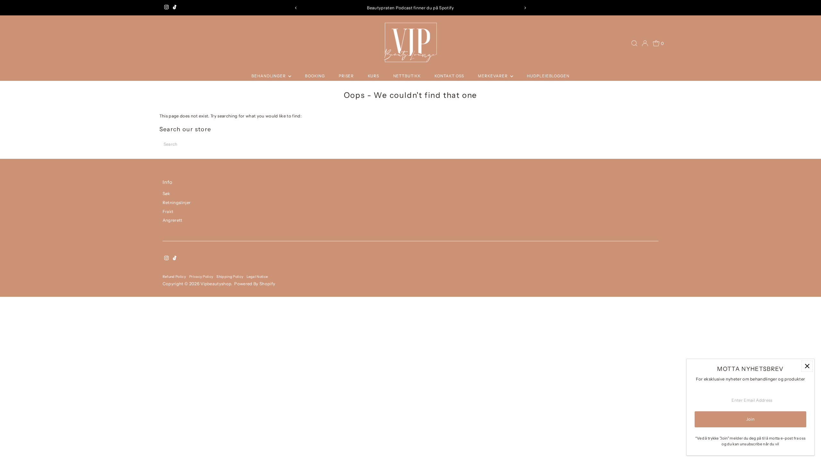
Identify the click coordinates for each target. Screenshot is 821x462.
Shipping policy (229, 276)
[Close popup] (807, 366)
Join (750, 419)
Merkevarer (493, 75)
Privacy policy (201, 276)
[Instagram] (166, 7)
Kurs (373, 75)
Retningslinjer (177, 202)
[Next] (525, 8)
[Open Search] (634, 43)
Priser (346, 75)
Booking (315, 75)
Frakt (168, 211)
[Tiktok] (174, 7)
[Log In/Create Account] (645, 43)
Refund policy (174, 276)
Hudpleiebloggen (548, 75)
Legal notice (257, 276)
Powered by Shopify (254, 283)
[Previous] (296, 8)
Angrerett (172, 220)
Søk (166, 193)
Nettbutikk (407, 75)
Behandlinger (269, 75)
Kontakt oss (449, 75)
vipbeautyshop (215, 283)
